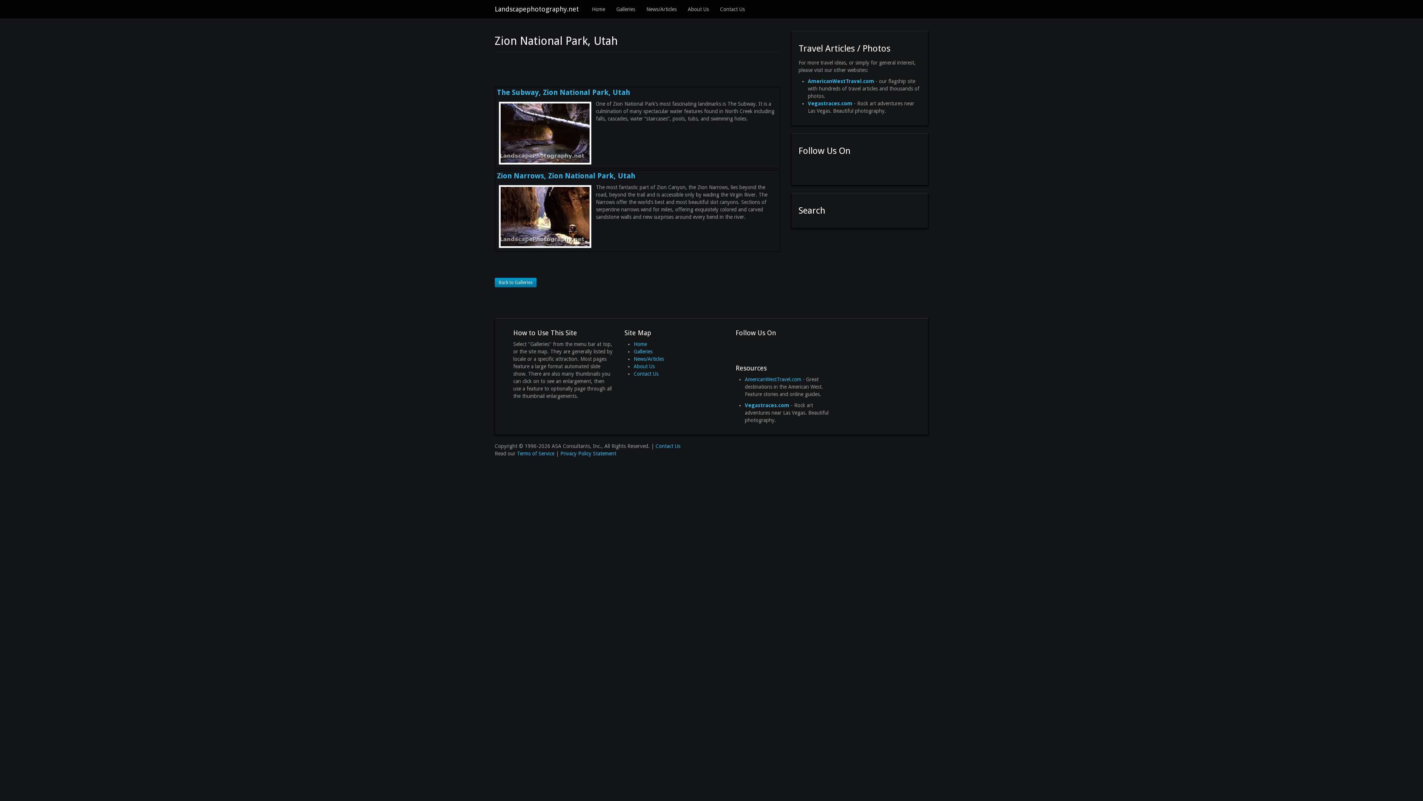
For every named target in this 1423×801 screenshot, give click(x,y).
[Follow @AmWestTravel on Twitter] (818, 168)
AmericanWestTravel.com (773, 379)
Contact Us (732, 9)
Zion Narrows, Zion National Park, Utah (566, 176)
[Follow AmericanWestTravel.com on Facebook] (804, 168)
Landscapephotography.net (537, 9)
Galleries (625, 9)
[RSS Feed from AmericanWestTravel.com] (858, 168)
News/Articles (661, 9)
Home (598, 9)
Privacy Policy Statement (588, 453)
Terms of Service (535, 453)
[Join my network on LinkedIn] (831, 168)
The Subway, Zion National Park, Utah (563, 92)
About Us (698, 9)
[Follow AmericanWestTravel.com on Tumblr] (844, 168)
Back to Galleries (516, 282)
